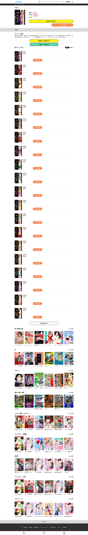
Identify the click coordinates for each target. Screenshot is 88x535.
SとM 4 (24, 92)
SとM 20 (25, 308)
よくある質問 (24, 527)
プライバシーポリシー (45, 527)
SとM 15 (24, 241)
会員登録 (68, 1)
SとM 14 (24, 227)
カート (44, 533)
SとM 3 (24, 78)
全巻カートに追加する (44, 44)
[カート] (72, 2)
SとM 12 (24, 200)
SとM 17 (24, 268)
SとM (23, 4)
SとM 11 (24, 187)
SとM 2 (24, 65)
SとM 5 (24, 105)
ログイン (63, 1)
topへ (44, 521)
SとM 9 (24, 160)
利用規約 (30, 527)
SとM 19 (25, 295)
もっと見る (71, 328)
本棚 (64, 533)
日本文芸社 (35, 14)
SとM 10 (25, 173)
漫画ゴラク (36, 15)
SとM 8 (24, 146)
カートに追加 (62, 25)
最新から (71, 47)
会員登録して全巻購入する (44, 40)
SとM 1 (24, 51)
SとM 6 (24, 119)
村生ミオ (35, 12)
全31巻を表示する (44, 323)
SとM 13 (24, 214)
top (15, 4)
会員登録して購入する (51, 21)
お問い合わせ (53, 527)
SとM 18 (25, 281)
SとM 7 (24, 132)
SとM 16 (25, 254)
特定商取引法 (36, 527)
